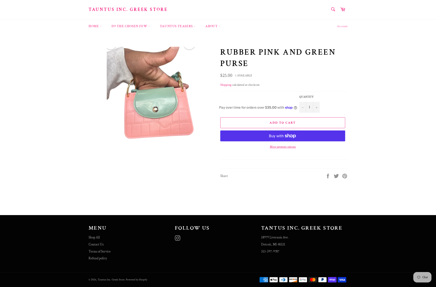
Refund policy (98, 258)
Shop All (94, 237)
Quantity (306, 97)
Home (94, 26)
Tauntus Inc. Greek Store (128, 9)
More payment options (283, 147)
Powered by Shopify (136, 279)
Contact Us (96, 244)
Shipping (225, 85)
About (211, 26)
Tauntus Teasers (177, 26)
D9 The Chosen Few (129, 26)
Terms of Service (100, 251)
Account (342, 26)
